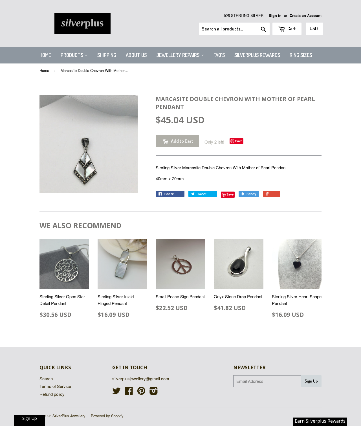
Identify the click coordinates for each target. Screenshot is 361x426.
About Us (136, 55)
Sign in (275, 15)
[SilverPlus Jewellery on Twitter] (116, 392)
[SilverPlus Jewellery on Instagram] (153, 392)
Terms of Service (55, 386)
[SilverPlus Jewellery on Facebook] (129, 392)
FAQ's (219, 55)
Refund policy (52, 394)
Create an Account (306, 15)
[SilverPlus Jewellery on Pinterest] (141, 392)
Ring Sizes (301, 55)
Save (238, 141)
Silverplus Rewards (257, 55)
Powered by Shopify (107, 415)
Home (45, 55)
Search (46, 378)
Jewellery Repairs (178, 55)
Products (72, 55)
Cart (291, 28)
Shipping (106, 55)
